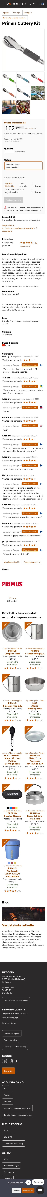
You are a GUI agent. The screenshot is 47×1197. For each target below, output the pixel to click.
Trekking (16, 12)
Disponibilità (8, 225)
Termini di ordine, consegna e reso (18, 1115)
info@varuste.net (10, 1017)
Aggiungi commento (32, 562)
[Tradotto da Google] (11, 365)
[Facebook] (4, 1061)
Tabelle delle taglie (11, 1165)
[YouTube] (16, 1061)
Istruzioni (7, 1101)
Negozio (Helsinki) (9, 185)
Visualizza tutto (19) (12, 562)
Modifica (16, 1190)
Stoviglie (28, 12)
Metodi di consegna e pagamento (17, 1108)
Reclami (7, 1095)
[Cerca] (30, 4)
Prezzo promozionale (15, 122)
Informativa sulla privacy (13, 1143)
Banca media (9, 1172)
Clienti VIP (8, 1137)
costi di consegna (30, 128)
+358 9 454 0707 (19, 1013)
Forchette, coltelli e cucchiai (14, 18)
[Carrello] (38, 3)
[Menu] (3, 4)
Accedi (6, 1130)
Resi (5, 1088)
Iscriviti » (8, 1071)
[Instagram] (10, 1061)
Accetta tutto (28, 1190)
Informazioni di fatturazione (15, 1046)
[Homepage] (17, 4)
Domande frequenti (12, 1033)
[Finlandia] (43, 3)
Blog (6, 1159)
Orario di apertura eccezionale (16, 1000)
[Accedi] (34, 3)
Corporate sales (10, 1040)
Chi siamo (8, 1178)
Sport (6, 12)
